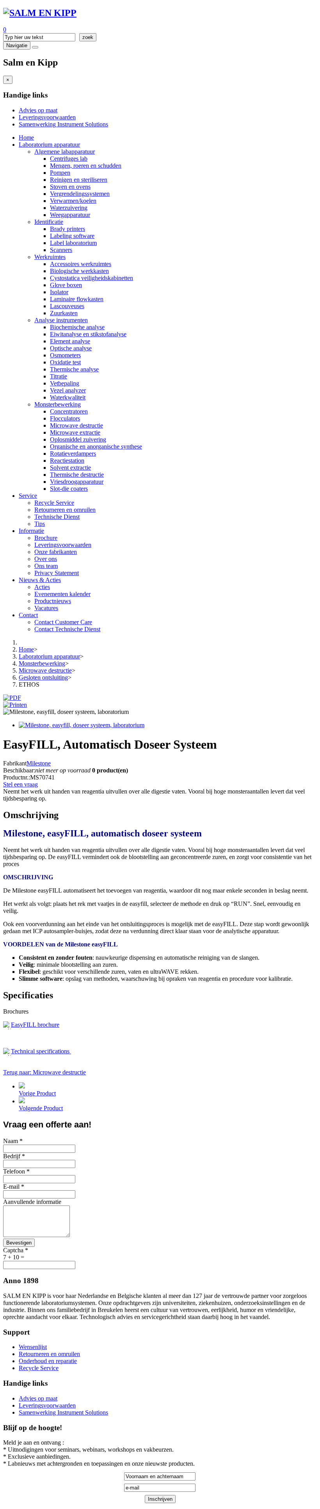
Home (26, 137)
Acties (42, 587)
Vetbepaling (64, 383)
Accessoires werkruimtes (80, 264)
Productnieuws (52, 601)
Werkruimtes (50, 257)
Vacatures (46, 608)
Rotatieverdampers (73, 453)
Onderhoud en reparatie (48, 1361)
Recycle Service (54, 502)
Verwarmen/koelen (73, 200)
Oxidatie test (65, 362)
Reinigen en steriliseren (78, 179)
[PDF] (12, 697)
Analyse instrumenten (61, 320)
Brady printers (67, 228)
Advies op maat (38, 110)
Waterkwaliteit (67, 397)
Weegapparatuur (70, 214)
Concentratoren (69, 411)
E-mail (13, 1186)
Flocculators (65, 418)
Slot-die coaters (69, 488)
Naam (13, 1141)
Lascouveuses (67, 306)
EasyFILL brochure (35, 1024)
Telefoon (16, 1171)
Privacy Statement (56, 573)
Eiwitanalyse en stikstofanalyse (88, 334)
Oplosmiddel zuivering (78, 439)
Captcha (15, 1250)
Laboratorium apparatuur (49, 144)
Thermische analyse (74, 369)
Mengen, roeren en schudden (85, 165)
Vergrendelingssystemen (80, 193)
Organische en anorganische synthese (96, 446)
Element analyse (70, 341)
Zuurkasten (64, 313)
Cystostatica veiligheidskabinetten (91, 278)
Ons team (46, 566)
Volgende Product (41, 1108)
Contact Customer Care (63, 622)
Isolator (59, 292)
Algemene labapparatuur (64, 151)
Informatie (31, 530)
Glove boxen (66, 285)
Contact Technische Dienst (67, 629)
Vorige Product (37, 1093)
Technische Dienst (57, 516)
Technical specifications (41, 1051)
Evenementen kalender (62, 594)
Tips (39, 523)
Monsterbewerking (57, 404)
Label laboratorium (73, 243)
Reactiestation (67, 460)
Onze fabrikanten (55, 552)
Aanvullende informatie (32, 1201)
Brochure (45, 537)
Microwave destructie (76, 425)
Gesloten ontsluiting (43, 677)
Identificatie (48, 221)
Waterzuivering (68, 207)
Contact (28, 615)
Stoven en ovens (70, 186)
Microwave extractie (75, 432)
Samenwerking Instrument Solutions (63, 124)
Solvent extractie (70, 467)
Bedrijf (14, 1156)
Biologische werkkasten (79, 271)
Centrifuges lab (68, 158)
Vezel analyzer (68, 390)
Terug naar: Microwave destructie (44, 1072)
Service (28, 495)
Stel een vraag (20, 784)
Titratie (58, 376)
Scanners (61, 250)
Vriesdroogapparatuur (76, 481)
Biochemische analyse (77, 327)
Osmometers (65, 355)
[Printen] (15, 704)
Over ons (45, 559)
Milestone (39, 763)
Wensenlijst (33, 1347)
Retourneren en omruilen (65, 509)
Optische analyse (71, 348)
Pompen (60, 172)
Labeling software (72, 236)
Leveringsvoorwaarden (47, 117)
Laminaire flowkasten (76, 299)
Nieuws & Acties (40, 580)
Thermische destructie (77, 474)
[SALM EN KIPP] (39, 13)
